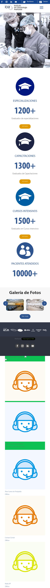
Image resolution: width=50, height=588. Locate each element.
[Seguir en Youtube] (16, 2)
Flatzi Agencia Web (28, 339)
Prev (5, 303)
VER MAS (25, 126)
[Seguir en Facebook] (2, 2)
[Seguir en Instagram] (6, 2)
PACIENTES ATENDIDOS (25, 263)
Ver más (25, 316)
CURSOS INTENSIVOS (25, 211)
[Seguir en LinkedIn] (11, 2)
